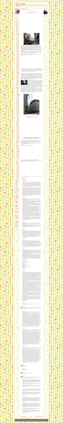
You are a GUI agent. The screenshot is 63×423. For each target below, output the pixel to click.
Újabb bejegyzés (23, 416)
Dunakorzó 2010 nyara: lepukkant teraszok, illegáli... (17, 88)
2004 (16, 184)
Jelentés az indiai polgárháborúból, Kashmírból (17, 137)
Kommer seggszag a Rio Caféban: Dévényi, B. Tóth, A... (17, 39)
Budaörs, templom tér (17, 111)
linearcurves (32, 420)
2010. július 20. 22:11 (24, 269)
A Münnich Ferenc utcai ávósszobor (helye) (17, 134)
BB (22, 306)
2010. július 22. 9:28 (24, 304)
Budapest (41, 176)
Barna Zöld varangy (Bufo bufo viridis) (17, 48)
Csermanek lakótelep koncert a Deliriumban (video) (17, 66)
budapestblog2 (17, 208)
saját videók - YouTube (16, 225)
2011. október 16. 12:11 (24, 412)
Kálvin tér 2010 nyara (17, 115)
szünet (17, 35)
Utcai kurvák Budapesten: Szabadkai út (17, 129)
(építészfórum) (32, 145)
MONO (17, 37)
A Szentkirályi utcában (17, 121)
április (17, 176)
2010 (16, 25)
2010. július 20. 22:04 (24, 227)
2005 (16, 183)
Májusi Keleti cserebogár (17, 52)
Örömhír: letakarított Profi (17, 171)
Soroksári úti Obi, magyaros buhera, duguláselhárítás (17, 98)
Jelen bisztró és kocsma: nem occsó (17, 117)
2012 (16, 23)
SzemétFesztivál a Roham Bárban (17, 86)
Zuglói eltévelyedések (17, 44)
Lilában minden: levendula (17, 163)
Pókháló (17, 93)
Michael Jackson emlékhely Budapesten (17, 81)
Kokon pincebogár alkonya (17, 54)
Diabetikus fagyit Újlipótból (17, 71)
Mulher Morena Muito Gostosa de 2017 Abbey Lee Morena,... (17, 212)
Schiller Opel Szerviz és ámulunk (17, 139)
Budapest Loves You (17, 167)
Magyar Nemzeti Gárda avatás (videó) (17, 123)
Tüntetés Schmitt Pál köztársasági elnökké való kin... (17, 126)
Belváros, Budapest (21, 4)
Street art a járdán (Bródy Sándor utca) (17, 91)
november (18, 27)
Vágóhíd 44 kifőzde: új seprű (17, 131)
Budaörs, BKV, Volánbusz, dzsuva (17, 110)
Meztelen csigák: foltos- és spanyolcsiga (17, 50)
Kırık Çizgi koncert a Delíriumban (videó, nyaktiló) (17, 76)
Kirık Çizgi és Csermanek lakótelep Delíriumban (17, 142)
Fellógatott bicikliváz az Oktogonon (17, 152)
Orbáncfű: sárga (17, 161)
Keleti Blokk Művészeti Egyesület (17, 155)
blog (33, 176)
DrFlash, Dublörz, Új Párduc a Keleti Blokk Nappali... (17, 146)
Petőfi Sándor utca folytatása (34, 46)
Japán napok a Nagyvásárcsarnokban (17, 119)
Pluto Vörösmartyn (17, 62)
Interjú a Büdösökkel (17, 164)
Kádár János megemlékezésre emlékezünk (17, 69)
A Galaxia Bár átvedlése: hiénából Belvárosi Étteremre (17, 59)
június (17, 174)
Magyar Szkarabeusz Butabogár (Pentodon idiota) (17, 105)
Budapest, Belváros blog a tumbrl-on (17, 206)
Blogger (37, 420)
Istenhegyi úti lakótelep (17, 168)
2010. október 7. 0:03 (24, 366)
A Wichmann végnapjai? (17, 170)
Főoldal (31, 416)
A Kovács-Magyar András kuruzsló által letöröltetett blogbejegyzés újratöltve (17, 217)
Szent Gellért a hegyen (17, 173)
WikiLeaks (16, 229)
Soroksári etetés (17, 144)
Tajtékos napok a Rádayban (17, 153)
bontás (39, 176)
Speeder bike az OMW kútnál (17, 64)
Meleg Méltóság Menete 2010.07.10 (17, 108)
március (17, 177)
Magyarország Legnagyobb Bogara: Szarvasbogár (17, 95)
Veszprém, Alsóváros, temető (17, 79)
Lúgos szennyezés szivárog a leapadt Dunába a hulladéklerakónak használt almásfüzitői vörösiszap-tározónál (17, 196)
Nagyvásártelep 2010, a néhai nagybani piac (17, 73)
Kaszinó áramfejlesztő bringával (17, 42)
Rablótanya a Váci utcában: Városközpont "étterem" (17, 101)
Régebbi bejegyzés (39, 416)
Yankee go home (17, 36)
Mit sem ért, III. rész (17, 46)
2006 (16, 182)
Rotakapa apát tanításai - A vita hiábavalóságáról (17, 222)
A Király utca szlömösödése (17, 83)
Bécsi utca (32, 176)
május (17, 175)
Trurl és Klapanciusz (16, 18)
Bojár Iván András (36, 176)
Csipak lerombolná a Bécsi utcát (17, 57)
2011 (16, 24)
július (17, 32)
